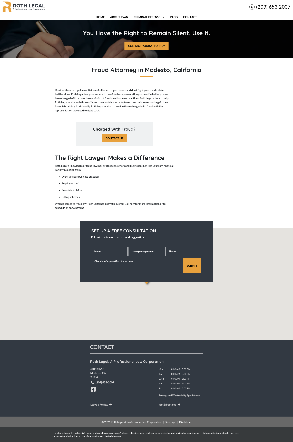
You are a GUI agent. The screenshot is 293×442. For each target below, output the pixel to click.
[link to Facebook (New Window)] (93, 389)
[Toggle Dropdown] (163, 17)
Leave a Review (99, 404)
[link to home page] (24, 6)
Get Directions (167, 404)
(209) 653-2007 (104, 382)
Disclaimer (185, 422)
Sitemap (170, 422)
